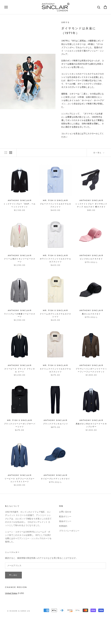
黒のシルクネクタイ (91, 314)
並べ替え (97, 153)
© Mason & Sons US (18, 611)
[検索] (98, 7)
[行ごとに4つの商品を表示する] (10, 152)
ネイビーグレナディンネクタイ (55, 479)
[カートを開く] (105, 7)
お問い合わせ (65, 511)
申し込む (13, 575)
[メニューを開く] (6, 7)
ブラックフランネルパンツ (55, 424)
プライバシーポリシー (69, 530)
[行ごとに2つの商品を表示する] (5, 152)
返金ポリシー (65, 521)
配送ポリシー (65, 516)
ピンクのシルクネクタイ (91, 259)
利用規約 (63, 526)
